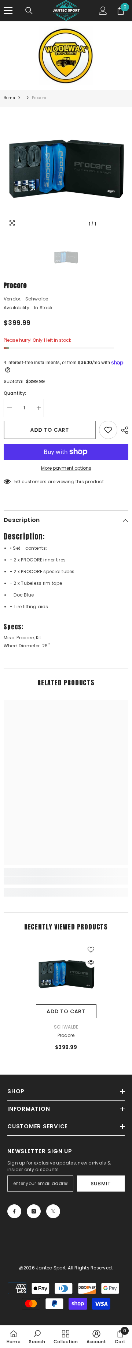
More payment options (66, 468)
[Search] (29, 10)
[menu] (8, 10)
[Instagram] (34, 1211)
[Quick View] (90, 962)
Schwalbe (36, 299)
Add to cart (49, 429)
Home (9, 98)
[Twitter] (53, 1211)
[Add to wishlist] (108, 430)
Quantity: (15, 393)
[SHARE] (122, 430)
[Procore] (66, 974)
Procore (66, 1035)
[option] (66, 169)
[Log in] (103, 11)
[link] (66, 880)
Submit (101, 1183)
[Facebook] (14, 1211)
